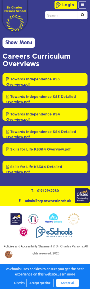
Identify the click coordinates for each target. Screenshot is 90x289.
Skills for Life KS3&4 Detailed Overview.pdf (34, 169)
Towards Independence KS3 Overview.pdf (33, 82)
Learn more (66, 274)
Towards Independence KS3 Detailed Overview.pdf (41, 99)
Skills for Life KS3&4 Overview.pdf (39, 149)
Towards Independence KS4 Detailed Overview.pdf (41, 134)
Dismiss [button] (19, 282)
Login (68, 5)
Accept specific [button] (40, 282)
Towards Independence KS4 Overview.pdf (33, 117)
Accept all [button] (67, 282)
